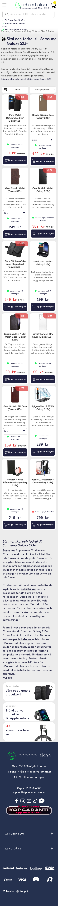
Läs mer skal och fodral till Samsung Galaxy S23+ (27, 79)
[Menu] (5, 5)
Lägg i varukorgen (17, 160)
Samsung (5, 31)
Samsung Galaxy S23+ (25, 31)
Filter (17, 89)
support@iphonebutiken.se (29, 792)
